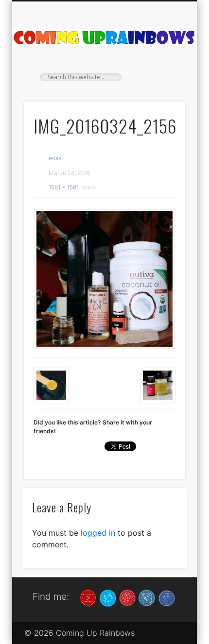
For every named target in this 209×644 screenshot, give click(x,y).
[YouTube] (88, 597)
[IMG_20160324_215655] (104, 279)
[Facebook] (166, 597)
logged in (98, 533)
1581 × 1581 (64, 187)
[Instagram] (147, 597)
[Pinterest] (127, 597)
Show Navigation (161, 87)
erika (55, 158)
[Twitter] (108, 597)
